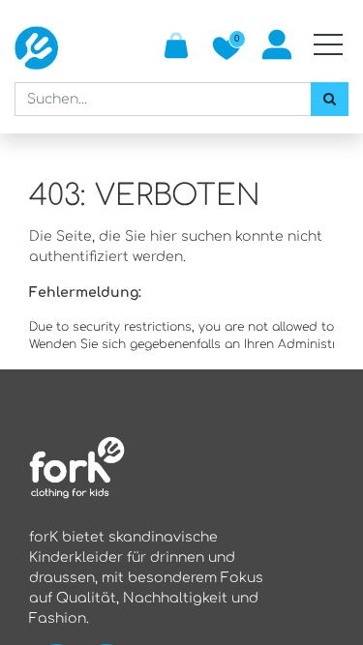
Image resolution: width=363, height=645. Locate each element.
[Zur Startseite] (36, 48)
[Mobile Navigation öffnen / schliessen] (328, 44)
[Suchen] (329, 99)
